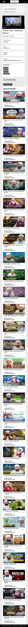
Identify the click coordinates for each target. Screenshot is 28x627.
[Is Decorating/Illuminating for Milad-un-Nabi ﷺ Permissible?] (14, 203)
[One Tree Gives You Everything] (14, 504)
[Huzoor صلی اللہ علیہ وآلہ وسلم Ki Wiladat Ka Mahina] (14, 185)
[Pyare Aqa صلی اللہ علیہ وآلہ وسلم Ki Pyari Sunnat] (14, 239)
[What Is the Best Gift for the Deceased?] (14, 593)
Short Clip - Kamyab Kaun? (10, 11)
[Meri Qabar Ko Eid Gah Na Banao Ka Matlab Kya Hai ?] (14, 166)
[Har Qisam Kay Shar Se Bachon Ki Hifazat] (14, 149)
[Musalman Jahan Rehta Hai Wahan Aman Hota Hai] (14, 575)
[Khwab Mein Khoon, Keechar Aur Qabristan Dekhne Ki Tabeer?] (14, 610)
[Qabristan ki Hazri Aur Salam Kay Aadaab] (14, 363)
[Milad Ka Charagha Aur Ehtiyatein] (14, 132)
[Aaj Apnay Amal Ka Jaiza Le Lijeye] (14, 221)
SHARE (6, 73)
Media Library (13, 9)
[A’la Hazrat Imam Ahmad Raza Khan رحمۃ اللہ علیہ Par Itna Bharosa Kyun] (14, 416)
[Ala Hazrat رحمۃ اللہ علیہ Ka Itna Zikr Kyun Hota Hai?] (14, 397)
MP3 (5, 69)
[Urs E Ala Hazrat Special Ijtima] (14, 380)
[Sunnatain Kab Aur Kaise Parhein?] (14, 96)
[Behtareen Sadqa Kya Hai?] (14, 557)
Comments (8, 84)
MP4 (5, 67)
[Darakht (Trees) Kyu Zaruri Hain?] (14, 522)
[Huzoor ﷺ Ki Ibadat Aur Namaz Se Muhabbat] (14, 309)
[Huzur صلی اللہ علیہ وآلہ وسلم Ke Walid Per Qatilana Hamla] (14, 113)
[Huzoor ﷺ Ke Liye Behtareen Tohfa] (14, 257)
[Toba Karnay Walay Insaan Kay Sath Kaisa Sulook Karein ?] (14, 486)
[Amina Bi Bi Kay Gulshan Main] (14, 292)
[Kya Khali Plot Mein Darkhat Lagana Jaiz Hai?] (14, 469)
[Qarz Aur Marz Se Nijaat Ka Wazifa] (14, 452)
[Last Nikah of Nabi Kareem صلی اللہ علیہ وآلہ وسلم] (14, 326)
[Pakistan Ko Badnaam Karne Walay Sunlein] (14, 274)
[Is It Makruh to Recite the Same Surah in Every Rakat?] (14, 539)
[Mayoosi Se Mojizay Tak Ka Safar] (14, 434)
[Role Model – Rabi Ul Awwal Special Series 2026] (14, 344)
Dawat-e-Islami (7, 9)
